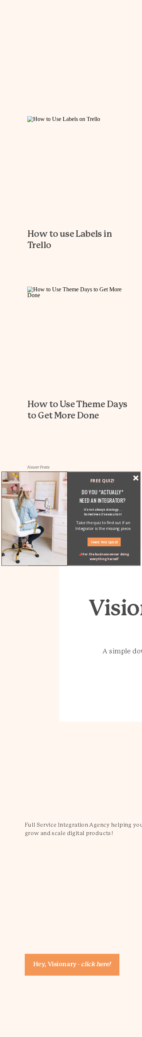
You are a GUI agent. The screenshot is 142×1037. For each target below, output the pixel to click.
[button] (102, 496)
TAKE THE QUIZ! (104, 541)
